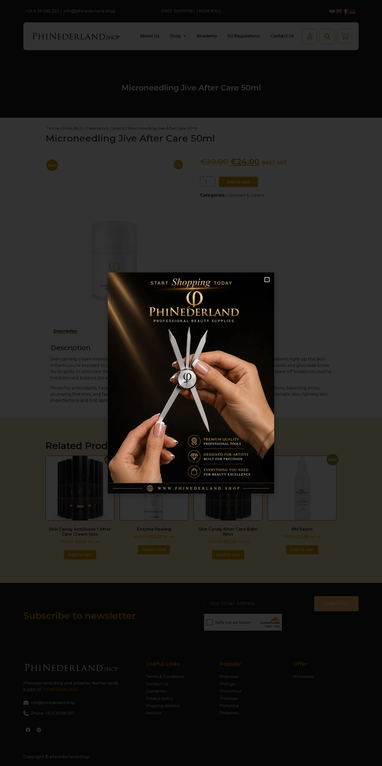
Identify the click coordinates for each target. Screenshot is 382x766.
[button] (267, 280)
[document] (191, 383)
